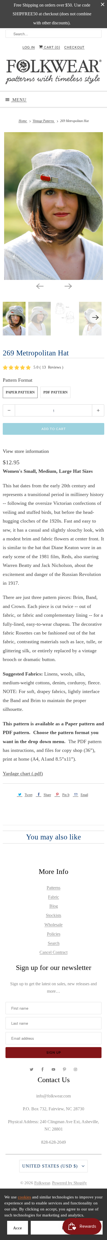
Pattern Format (17, 380)
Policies (53, 934)
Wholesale (53, 924)
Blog (53, 906)
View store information (26, 451)
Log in (28, 47)
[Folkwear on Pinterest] (64, 1069)
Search (54, 943)
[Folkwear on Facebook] (42, 1069)
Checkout (74, 47)
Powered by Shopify (69, 1183)
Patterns (53, 887)
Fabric (53, 897)
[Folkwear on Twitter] (31, 1069)
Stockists (53, 915)
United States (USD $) (50, 1166)
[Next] (68, 286)
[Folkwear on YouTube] (53, 1069)
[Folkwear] (53, 73)
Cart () (51, 47)
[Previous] (39, 286)
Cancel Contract (53, 952)
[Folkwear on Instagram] (75, 1069)
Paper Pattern (20, 392)
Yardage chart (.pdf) (23, 773)
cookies (24, 1197)
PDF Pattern (55, 392)
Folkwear (42, 1183)
